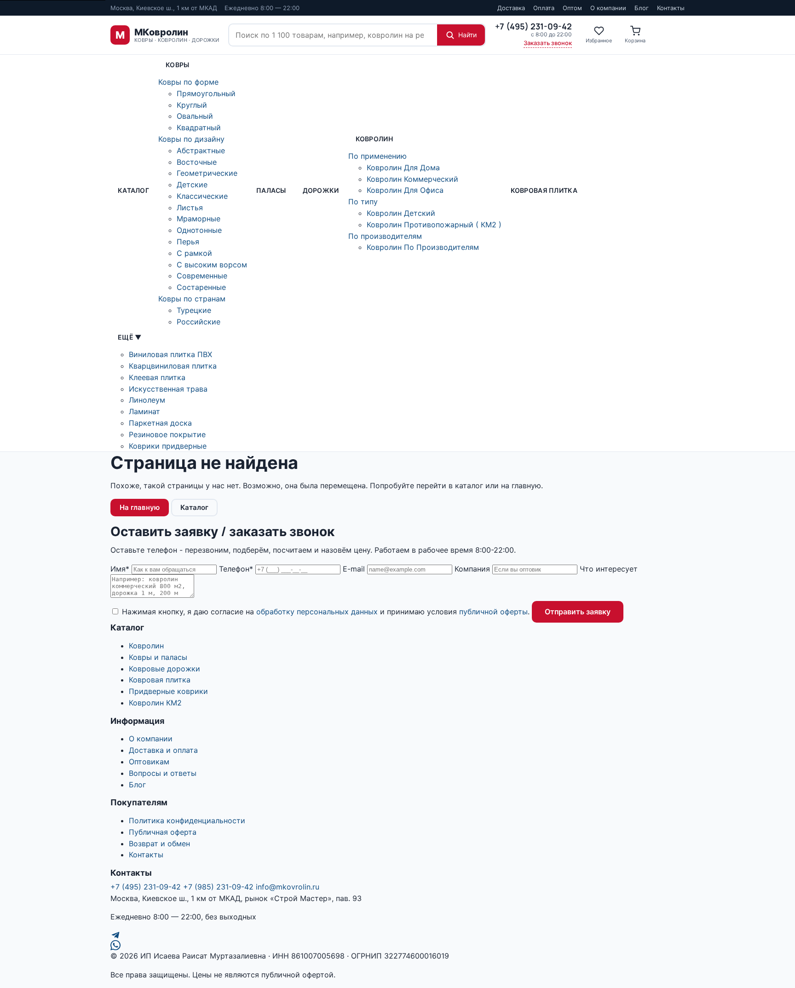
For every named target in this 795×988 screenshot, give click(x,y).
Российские (198, 321)
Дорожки (321, 190)
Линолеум (147, 399)
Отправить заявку (578, 611)
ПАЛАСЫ (271, 190)
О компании (608, 8)
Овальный (195, 116)
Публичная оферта (162, 832)
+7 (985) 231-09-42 (218, 886)
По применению (377, 156)
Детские (192, 184)
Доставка (511, 8)
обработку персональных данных (317, 611)
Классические (202, 196)
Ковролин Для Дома (403, 167)
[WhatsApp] (397, 945)
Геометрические (207, 173)
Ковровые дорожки (164, 668)
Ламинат (144, 411)
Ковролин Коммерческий (412, 179)
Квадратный (199, 127)
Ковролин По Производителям (423, 247)
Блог (641, 8)
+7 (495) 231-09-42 (145, 886)
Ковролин (374, 139)
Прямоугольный (206, 93)
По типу (363, 201)
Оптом (572, 8)
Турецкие (194, 310)
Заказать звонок (548, 42)
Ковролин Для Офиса (405, 190)
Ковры (177, 65)
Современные (202, 275)
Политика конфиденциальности (187, 820)
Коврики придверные (168, 446)
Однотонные (199, 230)
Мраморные (198, 218)
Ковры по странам (191, 298)
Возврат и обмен (159, 843)
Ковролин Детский (401, 213)
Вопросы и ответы (162, 773)
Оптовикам (149, 761)
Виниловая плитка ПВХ (170, 354)
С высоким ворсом (212, 264)
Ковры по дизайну (191, 139)
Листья (190, 207)
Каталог (133, 190)
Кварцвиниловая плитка (173, 365)
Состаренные (201, 287)
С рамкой (194, 253)
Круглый (192, 105)
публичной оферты (493, 611)
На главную (140, 507)
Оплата (543, 8)
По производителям (385, 236)
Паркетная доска (160, 423)
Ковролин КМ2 (155, 702)
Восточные (197, 162)
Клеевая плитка (157, 377)
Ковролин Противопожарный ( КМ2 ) (434, 224)
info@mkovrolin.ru (287, 886)
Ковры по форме (188, 82)
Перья (188, 241)
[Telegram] (397, 935)
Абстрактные (201, 150)
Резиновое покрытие (167, 434)
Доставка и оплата (163, 750)
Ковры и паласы (158, 657)
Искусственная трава (168, 388)
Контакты (671, 8)
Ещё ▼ (129, 337)
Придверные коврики (168, 691)
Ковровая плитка (544, 190)
